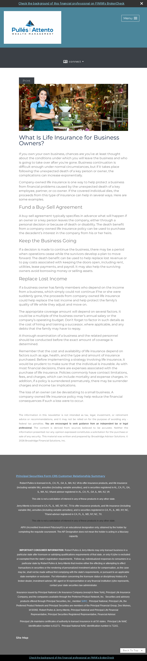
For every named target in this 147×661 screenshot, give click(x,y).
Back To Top (131, 650)
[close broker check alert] (141, 3)
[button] (130, 18)
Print (26, 80)
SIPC (84, 601)
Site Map (22, 637)
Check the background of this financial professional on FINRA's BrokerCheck (71, 3)
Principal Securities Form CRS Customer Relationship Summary (60, 476)
